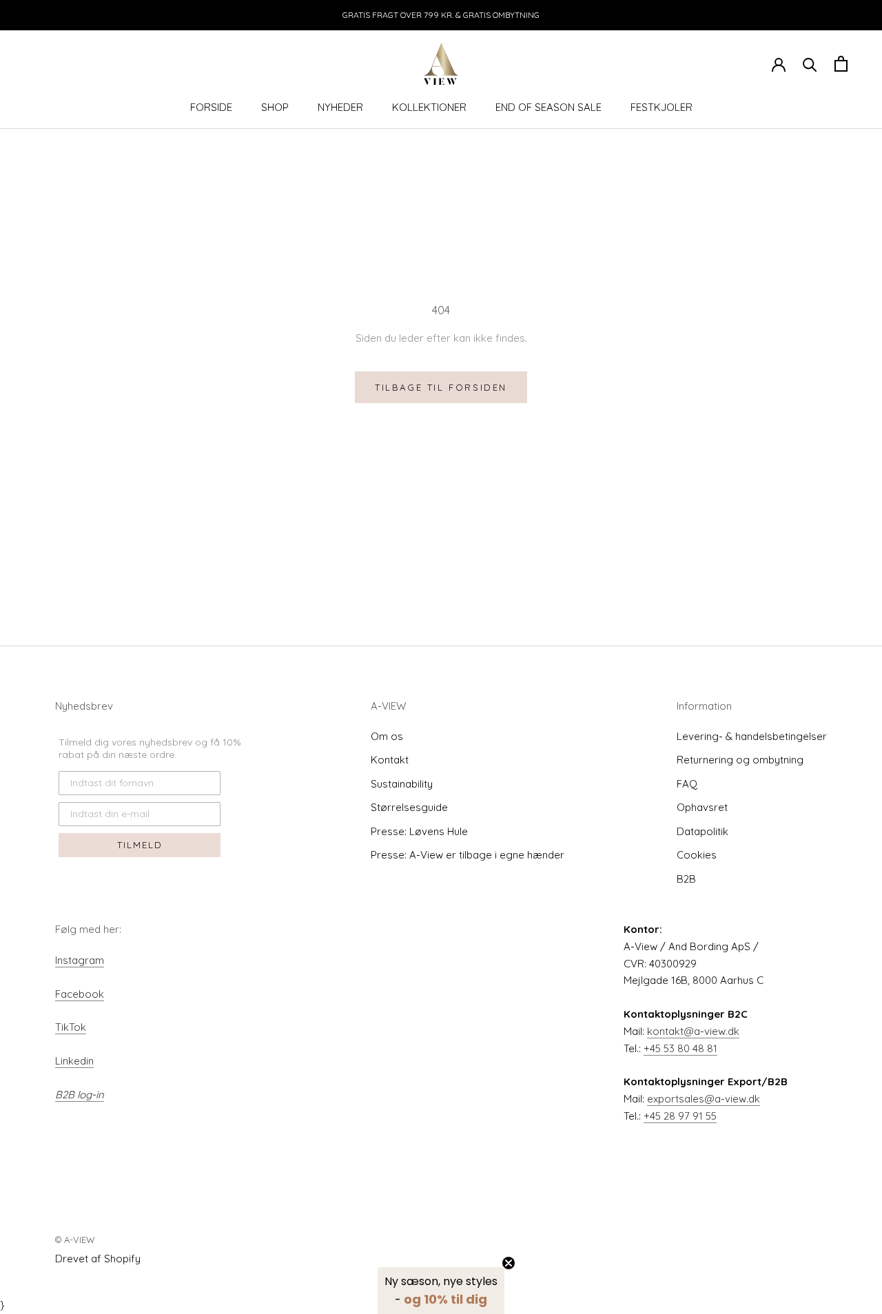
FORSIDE (211, 107)
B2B (686, 878)
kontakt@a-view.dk (693, 1031)
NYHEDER (340, 107)
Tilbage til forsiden (441, 387)
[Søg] (810, 64)
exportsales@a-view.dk (703, 1098)
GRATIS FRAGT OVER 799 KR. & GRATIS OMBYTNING (441, 15)
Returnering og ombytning (740, 759)
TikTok (70, 1027)
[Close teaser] (508, 1263)
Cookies (697, 854)
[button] (441, 1290)
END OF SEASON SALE (548, 107)
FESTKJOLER (661, 107)
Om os (387, 736)
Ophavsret (702, 807)
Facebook (79, 993)
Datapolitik (702, 831)
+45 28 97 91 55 (680, 1115)
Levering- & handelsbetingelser (752, 736)
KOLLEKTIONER (429, 107)
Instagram (79, 960)
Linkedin (74, 1060)
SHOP (275, 107)
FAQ (687, 783)
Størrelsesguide (409, 807)
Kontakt (390, 759)
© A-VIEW (75, 1239)
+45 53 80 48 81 (680, 1048)
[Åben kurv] (841, 64)
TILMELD (140, 844)
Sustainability (402, 783)
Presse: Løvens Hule (419, 831)
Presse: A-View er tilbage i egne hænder (467, 854)
